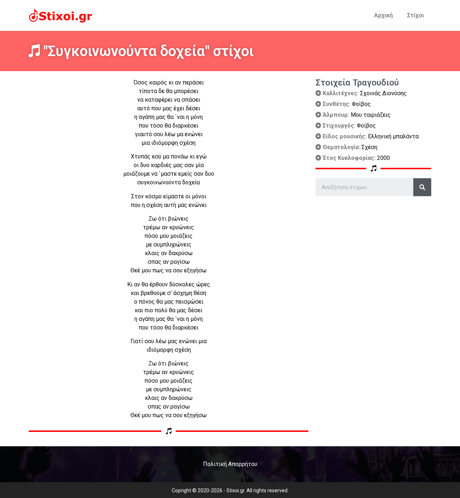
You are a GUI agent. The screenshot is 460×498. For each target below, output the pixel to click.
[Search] (422, 187)
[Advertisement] (373, 246)
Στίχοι (415, 15)
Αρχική (383, 15)
